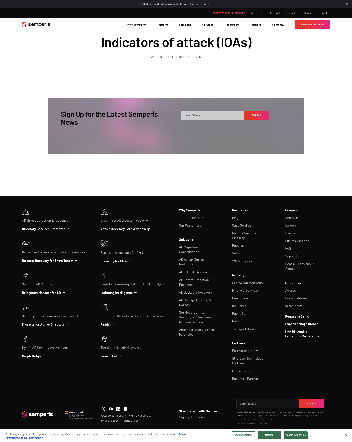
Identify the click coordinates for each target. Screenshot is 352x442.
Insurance (239, 306)
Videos (237, 253)
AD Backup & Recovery (195, 292)
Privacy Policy (252, 127)
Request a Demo (297, 316)
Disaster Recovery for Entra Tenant (48, 261)
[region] (176, 435)
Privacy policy (109, 420)
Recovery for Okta (113, 261)
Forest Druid (109, 356)
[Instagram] (125, 408)
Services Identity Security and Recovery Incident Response (195, 317)
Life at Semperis (297, 241)
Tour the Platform (192, 218)
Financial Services (245, 290)
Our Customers (190, 225)
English (323, 13)
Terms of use (130, 420)
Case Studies (241, 225)
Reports (238, 245)
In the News (293, 306)
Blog (261, 13)
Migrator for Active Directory (43, 324)
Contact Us (292, 13)
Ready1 (105, 324)
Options (269, 435)
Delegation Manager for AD (41, 293)
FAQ (288, 248)
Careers (291, 225)
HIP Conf (275, 13)
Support (309, 13)
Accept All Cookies (296, 435)
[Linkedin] (118, 408)
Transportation (243, 329)
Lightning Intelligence (116, 293)
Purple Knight (32, 356)
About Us (292, 218)
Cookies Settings (243, 435)
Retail (236, 321)
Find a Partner (242, 371)
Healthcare (240, 298)
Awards (290, 290)
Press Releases (296, 298)
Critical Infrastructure (248, 283)
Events (290, 233)
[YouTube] (111, 408)
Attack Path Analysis (194, 272)
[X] (103, 408)
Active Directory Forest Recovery (125, 229)
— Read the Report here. (176, 4)
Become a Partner (245, 379)
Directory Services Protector (43, 229)
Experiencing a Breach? (302, 324)
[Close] (346, 435)
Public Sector (242, 314)
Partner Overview (245, 351)
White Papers (242, 261)
